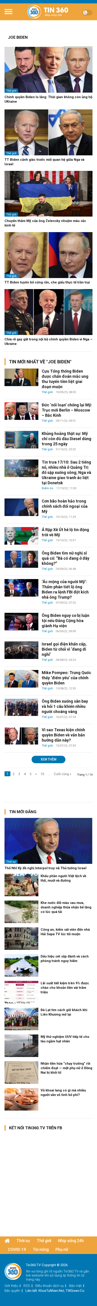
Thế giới (11, 90)
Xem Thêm (48, 759)
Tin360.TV (70, 1271)
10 (42, 774)
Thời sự (11, 861)
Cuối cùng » (62, 774)
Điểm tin (47, 488)
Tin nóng (41, 1249)
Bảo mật (75, 1286)
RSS (26, 1286)
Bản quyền (12, 1291)
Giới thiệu (11, 1286)
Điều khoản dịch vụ (49, 1286)
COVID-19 (17, 1249)
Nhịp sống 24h (71, 1240)
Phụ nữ (61, 1249)
